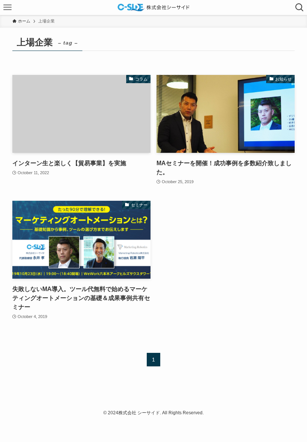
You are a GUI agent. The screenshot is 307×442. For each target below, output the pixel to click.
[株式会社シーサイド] (153, 7)
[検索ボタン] (299, 7)
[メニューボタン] (7, 7)
